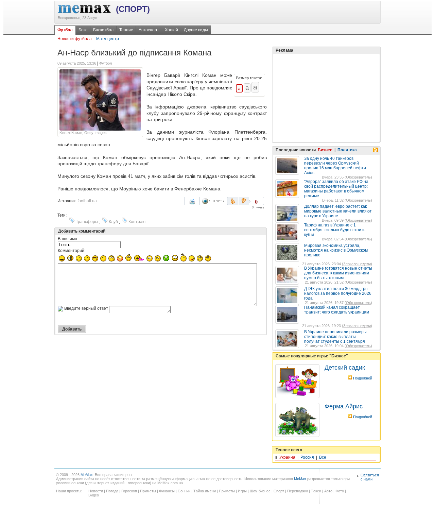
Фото (339, 491)
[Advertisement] (326, 97)
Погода (112, 491)
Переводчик (297, 491)
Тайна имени (204, 491)
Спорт (279, 491)
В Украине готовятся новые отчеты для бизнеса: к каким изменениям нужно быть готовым (338, 273)
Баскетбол (103, 30)
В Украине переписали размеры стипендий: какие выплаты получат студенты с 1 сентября (335, 336)
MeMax (87, 475)
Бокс (83, 30)
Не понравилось (244, 201)
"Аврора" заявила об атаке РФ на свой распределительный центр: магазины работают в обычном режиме (336, 188)
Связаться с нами (370, 477)
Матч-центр (107, 38)
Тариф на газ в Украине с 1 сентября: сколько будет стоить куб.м (334, 230)
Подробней (362, 378)
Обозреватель (358, 177)
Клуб (113, 221)
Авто (328, 491)
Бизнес (325, 150)
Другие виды (196, 30)
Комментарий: (71, 250)
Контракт (137, 221)
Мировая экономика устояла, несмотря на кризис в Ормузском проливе (336, 250)
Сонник (184, 491)
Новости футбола (74, 38)
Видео (93, 495)
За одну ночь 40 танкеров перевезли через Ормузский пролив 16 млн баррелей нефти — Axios (337, 165)
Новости (95, 491)
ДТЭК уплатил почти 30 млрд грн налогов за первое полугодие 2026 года (337, 293)
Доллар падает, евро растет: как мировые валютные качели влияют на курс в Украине (338, 211)
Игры (242, 491)
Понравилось (232, 201)
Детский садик (345, 367)
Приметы (148, 491)
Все (322, 457)
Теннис (126, 30)
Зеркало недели (357, 264)
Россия (307, 457)
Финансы (167, 491)
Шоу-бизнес (260, 491)
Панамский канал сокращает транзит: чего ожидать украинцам (336, 310)
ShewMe (214, 201)
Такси (316, 491)
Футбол (65, 30)
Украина (287, 457)
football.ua (87, 201)
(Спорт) (133, 9)
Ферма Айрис (344, 406)
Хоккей (171, 30)
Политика (347, 150)
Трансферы (87, 221)
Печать (197, 204)
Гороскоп (129, 491)
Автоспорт (149, 30)
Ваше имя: (68, 238)
